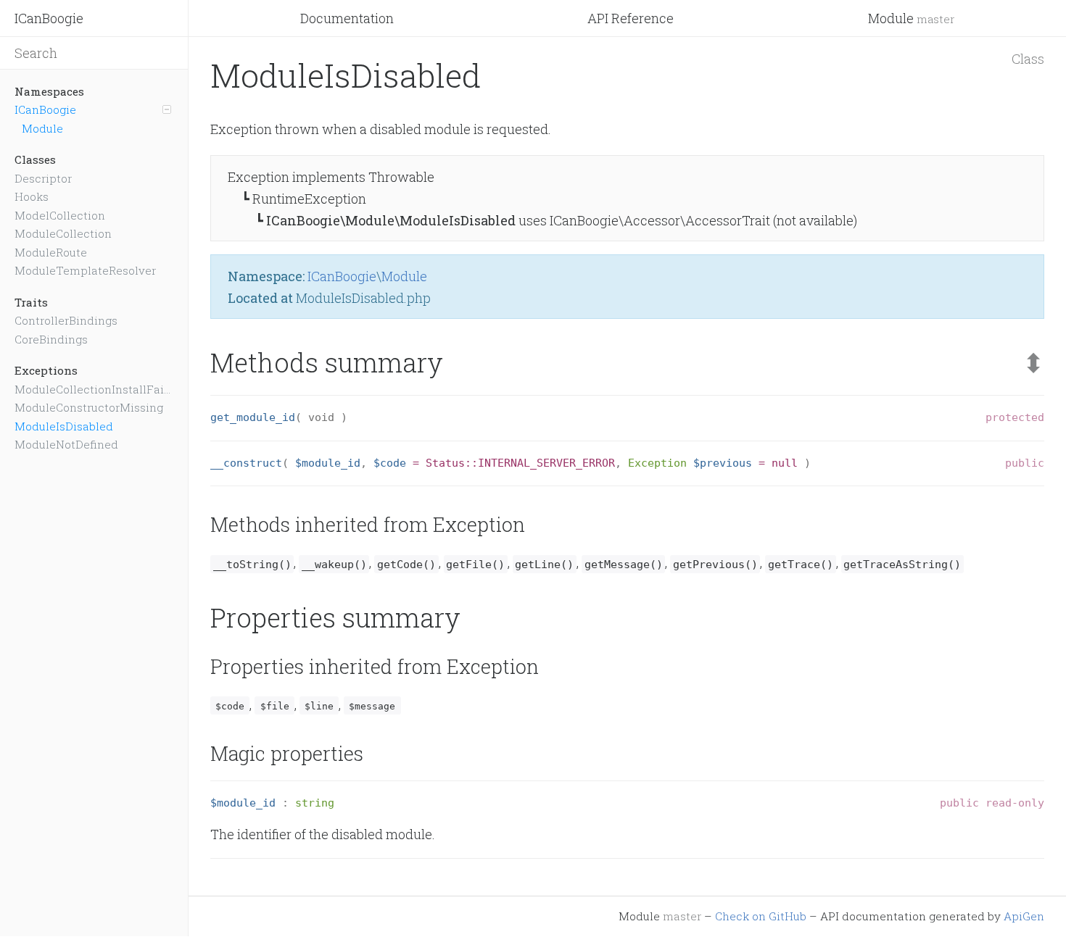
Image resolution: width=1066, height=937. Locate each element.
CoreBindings (51, 339)
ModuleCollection (63, 233)
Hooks (32, 196)
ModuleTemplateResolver (85, 270)
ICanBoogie (49, 18)
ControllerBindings (66, 320)
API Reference (630, 18)
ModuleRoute (51, 252)
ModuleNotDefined (66, 444)
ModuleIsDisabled (64, 426)
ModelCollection (60, 215)
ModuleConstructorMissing (89, 407)
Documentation (347, 18)
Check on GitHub (760, 916)
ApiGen (1024, 916)
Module (911, 18)
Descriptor (43, 178)
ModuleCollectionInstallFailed (94, 389)
